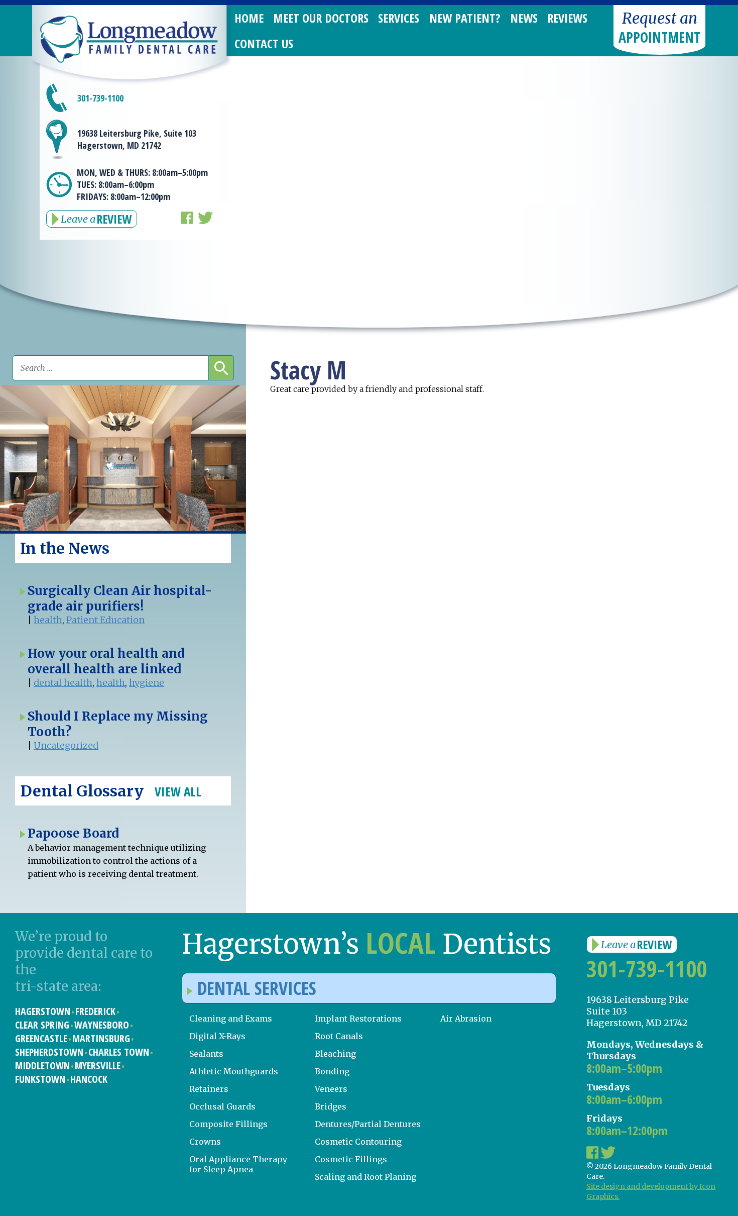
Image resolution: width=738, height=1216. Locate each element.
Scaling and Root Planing (365, 1177)
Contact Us (263, 43)
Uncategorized (66, 745)
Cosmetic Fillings (351, 1159)
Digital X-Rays (217, 1036)
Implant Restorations (358, 1019)
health (48, 620)
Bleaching (335, 1054)
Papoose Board (73, 833)
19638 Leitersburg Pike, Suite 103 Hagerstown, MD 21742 (136, 139)
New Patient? (465, 18)
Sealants (206, 1054)
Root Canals (339, 1036)
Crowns (205, 1142)
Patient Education (105, 620)
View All (178, 791)
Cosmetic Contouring (358, 1142)
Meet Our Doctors (320, 18)
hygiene (146, 682)
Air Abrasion (465, 1019)
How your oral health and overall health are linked (106, 661)
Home (249, 18)
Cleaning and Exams (230, 1019)
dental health (63, 682)
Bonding (332, 1071)
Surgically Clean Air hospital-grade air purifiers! (120, 598)
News (524, 18)
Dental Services (256, 988)
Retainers (208, 1089)
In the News (64, 548)
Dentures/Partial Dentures (368, 1124)
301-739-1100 (100, 98)
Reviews (567, 18)
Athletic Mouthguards (233, 1071)
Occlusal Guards (222, 1106)
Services (398, 18)
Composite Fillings (228, 1124)
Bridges (330, 1106)
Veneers (331, 1089)
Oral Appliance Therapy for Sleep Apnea (238, 1164)
